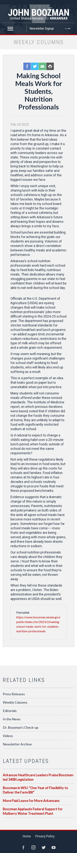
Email (42, 66)
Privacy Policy (45, 836)
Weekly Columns (15, 702)
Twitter (34, 66)
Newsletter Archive (17, 744)
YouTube (53, 847)
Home (27, 836)
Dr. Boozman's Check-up (20, 727)
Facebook (27, 66)
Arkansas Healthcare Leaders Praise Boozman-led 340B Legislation (38, 777)
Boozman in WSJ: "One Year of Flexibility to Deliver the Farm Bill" (35, 790)
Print (50, 66)
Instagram (33, 847)
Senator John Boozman (38, 13)
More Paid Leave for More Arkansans (31, 801)
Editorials (10, 711)
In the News (12, 719)
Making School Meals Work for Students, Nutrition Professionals (38, 91)
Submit (67, 28)
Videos (8, 736)
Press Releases (14, 694)
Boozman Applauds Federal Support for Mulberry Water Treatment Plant (33, 811)
